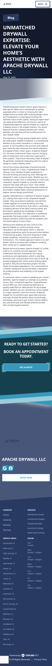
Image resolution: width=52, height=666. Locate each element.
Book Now (26, 477)
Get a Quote (26, 367)
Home (6, 514)
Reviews (7, 525)
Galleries (7, 519)
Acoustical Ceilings (35, 528)
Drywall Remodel (35, 523)
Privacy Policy (40, 659)
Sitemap (7, 530)
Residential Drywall (36, 514)
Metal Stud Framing (36, 533)
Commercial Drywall (36, 519)
